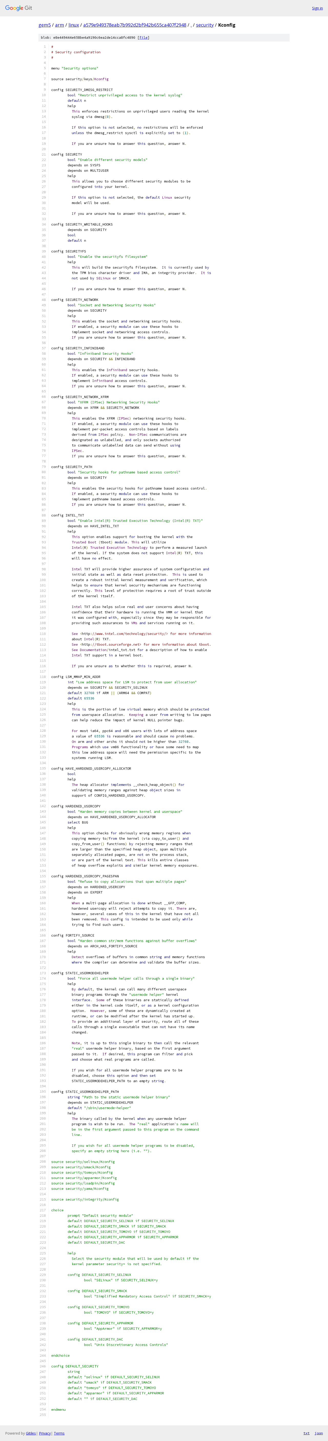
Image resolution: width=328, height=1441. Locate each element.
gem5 (44, 25)
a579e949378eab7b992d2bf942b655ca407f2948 (134, 25)
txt (306, 1433)
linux (73, 25)
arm (59, 25)
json (319, 1433)
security (205, 25)
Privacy (45, 1433)
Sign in (317, 8)
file (143, 37)
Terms (59, 1433)
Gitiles (31, 1433)
